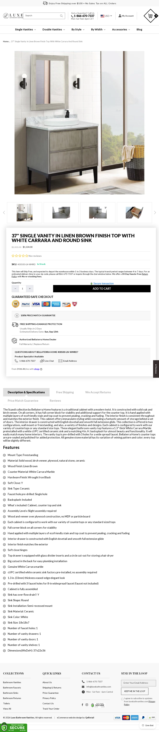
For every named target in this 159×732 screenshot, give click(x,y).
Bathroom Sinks (10, 693)
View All (7, 708)
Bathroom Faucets (12, 687)
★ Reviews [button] (156, 369)
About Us (47, 682)
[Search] (61, 16)
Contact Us (48, 703)
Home (6, 41)
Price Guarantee (51, 693)
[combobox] (44, 16)
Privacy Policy (49, 698)
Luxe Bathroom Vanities (22, 717)
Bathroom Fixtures (12, 698)
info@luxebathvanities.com (98, 686)
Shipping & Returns (52, 687)
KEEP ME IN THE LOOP (134, 691)
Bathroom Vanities (12, 682)
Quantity (16, 282)
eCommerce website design (69, 717)
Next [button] (155, 212)
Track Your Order (51, 708)
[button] (23, 29)
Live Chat (49, 360)
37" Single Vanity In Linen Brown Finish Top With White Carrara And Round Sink (47, 41)
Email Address (70, 360)
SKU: (14, 264)
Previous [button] (4, 212)
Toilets (6, 703)
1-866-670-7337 (83, 16)
